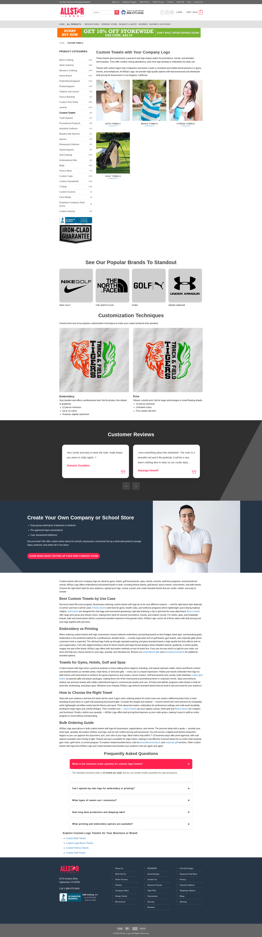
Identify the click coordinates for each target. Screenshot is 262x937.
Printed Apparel (66, 86)
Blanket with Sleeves (69, 134)
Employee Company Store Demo (72, 204)
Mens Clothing (66, 60)
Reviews (151, 907)
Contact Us (198, 2)
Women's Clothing (68, 70)
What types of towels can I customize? (131, 800)
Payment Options (187, 885)
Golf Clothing (65, 155)
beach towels (130, 709)
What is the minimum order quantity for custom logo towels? (131, 764)
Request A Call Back (188, 874)
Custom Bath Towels (76, 838)
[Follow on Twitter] (172, 12)
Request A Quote (154, 885)
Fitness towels (99, 608)
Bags (61, 165)
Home (62, 24)
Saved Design (153, 874)
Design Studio (92, 24)
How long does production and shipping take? (131, 812)
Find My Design (186, 868)
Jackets (63, 107)
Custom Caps (66, 176)
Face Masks (65, 197)
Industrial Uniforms (68, 128)
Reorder (143, 24)
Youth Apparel (66, 118)
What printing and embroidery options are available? (131, 824)
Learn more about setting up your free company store (63, 556)
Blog (189, 2)
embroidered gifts (151, 652)
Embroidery (67, 396)
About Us (115, 2)
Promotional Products (69, 123)
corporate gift (171, 742)
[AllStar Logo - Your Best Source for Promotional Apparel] (73, 12)
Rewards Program (130, 2)
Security (150, 902)
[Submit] (116, 12)
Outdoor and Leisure (69, 91)
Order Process (158, 2)
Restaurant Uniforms (69, 144)
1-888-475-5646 (71, 888)
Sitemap (183, 902)
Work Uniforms (66, 65)
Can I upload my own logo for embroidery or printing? (131, 788)
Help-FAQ (180, 2)
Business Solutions (160, 24)
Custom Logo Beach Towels (79, 843)
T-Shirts (63, 186)
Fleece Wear (65, 171)
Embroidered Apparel (69, 81)
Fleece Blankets (67, 97)
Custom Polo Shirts (68, 102)
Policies (170, 2)
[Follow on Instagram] (167, 12)
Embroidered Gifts (68, 160)
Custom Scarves (67, 192)
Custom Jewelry (67, 211)
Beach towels (193, 611)
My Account (120, 902)
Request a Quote (128, 24)
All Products (74, 24)
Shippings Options (187, 890)
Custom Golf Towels (75, 853)
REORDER (152, 868)
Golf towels (73, 611)
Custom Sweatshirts (69, 181)
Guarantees (152, 896)
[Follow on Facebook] (162, 12)
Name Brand (65, 76)
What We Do (145, 2)
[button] (194, 12)
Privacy (183, 879)
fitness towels (181, 709)
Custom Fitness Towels (77, 848)
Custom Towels (67, 113)
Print (136, 396)
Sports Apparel (66, 150)
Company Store (109, 24)
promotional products (174, 652)
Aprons (62, 139)
